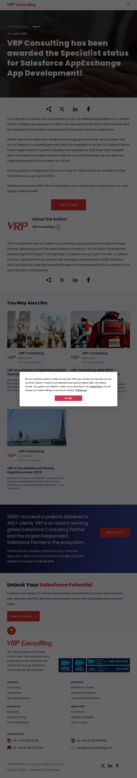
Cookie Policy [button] (95, 386)
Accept (68, 398)
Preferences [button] (81, 390)
